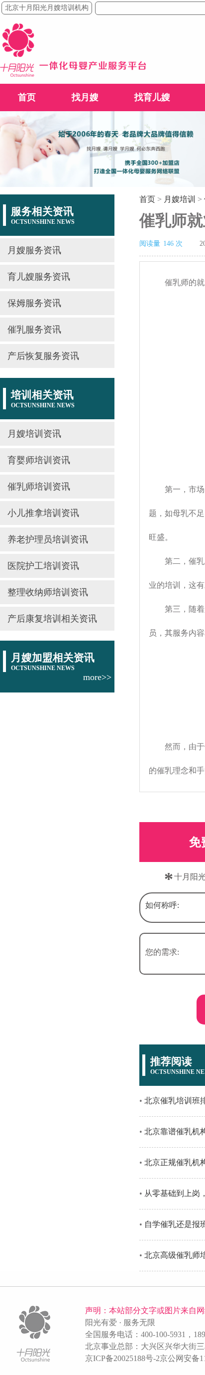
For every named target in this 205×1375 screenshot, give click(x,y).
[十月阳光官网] (73, 74)
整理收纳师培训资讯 (47, 592)
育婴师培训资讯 (38, 460)
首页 (27, 97)
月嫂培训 (180, 199)
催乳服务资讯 (34, 330)
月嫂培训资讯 (34, 434)
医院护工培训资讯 (43, 566)
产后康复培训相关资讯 (52, 619)
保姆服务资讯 (34, 303)
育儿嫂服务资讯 (38, 277)
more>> (97, 677)
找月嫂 (85, 97)
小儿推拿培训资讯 (43, 513)
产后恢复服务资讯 (43, 356)
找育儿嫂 (152, 97)
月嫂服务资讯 (34, 250)
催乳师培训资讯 (38, 487)
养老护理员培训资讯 (47, 539)
